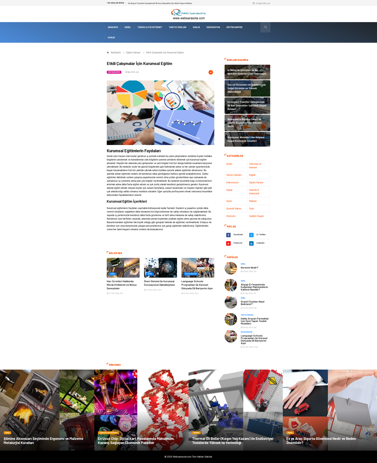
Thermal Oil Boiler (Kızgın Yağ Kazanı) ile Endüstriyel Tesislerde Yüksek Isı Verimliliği (232, 440)
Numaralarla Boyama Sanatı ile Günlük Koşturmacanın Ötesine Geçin (156, 3)
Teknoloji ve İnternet (149, 27)
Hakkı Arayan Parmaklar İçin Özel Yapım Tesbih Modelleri (255, 321)
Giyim (229, 201)
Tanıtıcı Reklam (177, 27)
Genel (127, 27)
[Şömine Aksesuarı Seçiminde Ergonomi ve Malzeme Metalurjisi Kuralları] (47, 410)
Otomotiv (231, 216)
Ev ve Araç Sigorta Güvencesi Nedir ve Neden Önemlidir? (321, 440)
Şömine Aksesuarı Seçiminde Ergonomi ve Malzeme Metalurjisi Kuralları (43, 440)
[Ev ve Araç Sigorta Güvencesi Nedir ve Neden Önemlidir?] (330, 410)
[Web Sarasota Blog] (188, 13)
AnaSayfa (113, 27)
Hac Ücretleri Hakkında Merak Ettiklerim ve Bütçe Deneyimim (122, 285)
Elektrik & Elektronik (254, 192)
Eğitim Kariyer (234, 27)
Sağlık (196, 27)
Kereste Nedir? (249, 267)
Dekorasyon (213, 27)
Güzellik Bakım (233, 208)
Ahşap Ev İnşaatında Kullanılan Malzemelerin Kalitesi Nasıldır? (254, 287)
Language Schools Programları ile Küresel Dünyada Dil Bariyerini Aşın (197, 285)
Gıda (251, 208)
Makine (253, 201)
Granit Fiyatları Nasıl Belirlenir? (252, 303)
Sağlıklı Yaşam (256, 216)
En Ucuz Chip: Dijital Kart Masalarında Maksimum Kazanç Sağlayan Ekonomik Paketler (136, 440)
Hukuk (111, 37)
